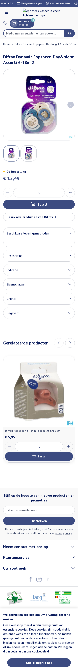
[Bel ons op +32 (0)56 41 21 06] (5, 23)
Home (6, 44)
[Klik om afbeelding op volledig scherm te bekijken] (39, 104)
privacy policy (63, 533)
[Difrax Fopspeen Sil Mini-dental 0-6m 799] (39, 391)
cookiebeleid (40, 651)
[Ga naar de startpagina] (43, 13)
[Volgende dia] (70, 343)
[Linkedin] (47, 579)
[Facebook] (31, 579)
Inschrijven (39, 521)
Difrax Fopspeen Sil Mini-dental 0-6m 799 (32, 431)
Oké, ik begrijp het (39, 663)
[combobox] (34, 33)
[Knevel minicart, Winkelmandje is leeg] (14, 23)
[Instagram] (39, 579)
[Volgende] (70, 105)
